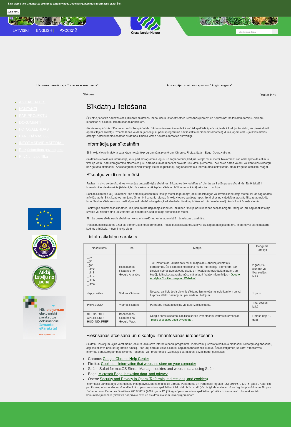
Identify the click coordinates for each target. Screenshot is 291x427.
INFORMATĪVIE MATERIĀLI (41, 142)
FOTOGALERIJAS (34, 129)
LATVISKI (21, 30)
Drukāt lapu (268, 95)
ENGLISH (44, 30)
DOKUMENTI (30, 122)
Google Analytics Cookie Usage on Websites (195, 276)
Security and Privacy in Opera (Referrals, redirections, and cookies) (154, 379)
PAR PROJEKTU (33, 115)
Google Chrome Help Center (126, 359)
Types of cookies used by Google (171, 319)
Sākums (89, 94)
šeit (119, 3)
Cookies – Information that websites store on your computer (148, 364)
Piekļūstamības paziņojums (41, 149)
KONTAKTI (28, 108)
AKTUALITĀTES (32, 101)
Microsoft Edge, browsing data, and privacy (133, 374)
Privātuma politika (33, 156)
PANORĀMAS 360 (34, 136)
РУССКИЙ (68, 30)
